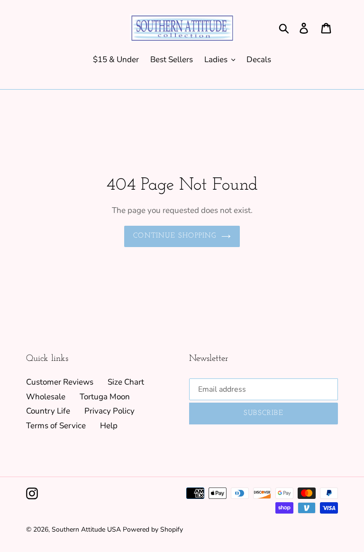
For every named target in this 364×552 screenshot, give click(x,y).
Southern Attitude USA (86, 529)
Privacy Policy (109, 410)
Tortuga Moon (105, 396)
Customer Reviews (59, 382)
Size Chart (126, 382)
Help (109, 425)
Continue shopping (174, 235)
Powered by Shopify (153, 529)
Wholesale (45, 396)
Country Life (48, 410)
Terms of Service (56, 425)
